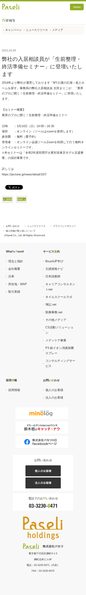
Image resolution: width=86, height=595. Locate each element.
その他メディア (55, 320)
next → (21, 199)
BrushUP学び (54, 261)
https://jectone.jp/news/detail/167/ (24, 174)
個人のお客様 (54, 390)
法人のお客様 (54, 397)
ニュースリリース (37, 30)
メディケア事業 (55, 340)
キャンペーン (13, 30)
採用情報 (14, 390)
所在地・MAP (17, 284)
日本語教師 (52, 276)
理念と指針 (15, 261)
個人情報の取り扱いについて (21, 231)
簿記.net (50, 304)
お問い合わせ (12, 226)
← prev (7, 199)
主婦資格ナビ (54, 269)
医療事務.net (53, 312)
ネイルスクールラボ (58, 297)
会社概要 (14, 269)
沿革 (11, 276)
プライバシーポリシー (64, 226)
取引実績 (14, 291)
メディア (57, 30)
